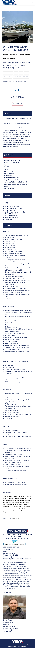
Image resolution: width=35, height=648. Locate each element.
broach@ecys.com (12, 630)
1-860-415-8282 (12, 555)
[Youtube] (7, 592)
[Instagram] (10, 592)
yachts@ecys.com (12, 557)
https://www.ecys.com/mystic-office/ (20, 559)
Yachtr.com (15, 518)
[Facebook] (4, 592)
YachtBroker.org (24, 646)
